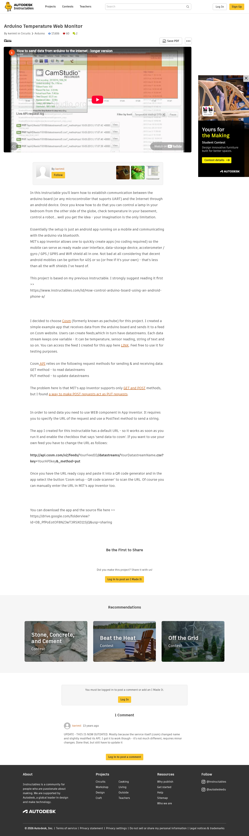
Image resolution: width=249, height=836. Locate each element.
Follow (58, 175)
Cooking (124, 782)
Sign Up (237, 7)
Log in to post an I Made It (124, 579)
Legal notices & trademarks (207, 828)
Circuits (25, 33)
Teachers (85, 6)
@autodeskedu (216, 789)
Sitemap (162, 798)
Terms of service (66, 828)
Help (160, 792)
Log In (220, 7)
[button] (188, 41)
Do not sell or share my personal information (158, 828)
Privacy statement (91, 828)
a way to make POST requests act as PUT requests (88, 394)
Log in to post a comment (124, 757)
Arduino (40, 33)
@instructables (216, 782)
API (42, 363)
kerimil (12, 33)
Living (123, 787)
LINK (125, 345)
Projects (50, 6)
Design (100, 792)
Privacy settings (116, 828)
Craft (99, 798)
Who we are (164, 803)
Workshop (102, 787)
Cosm (66, 321)
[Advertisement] (223, 126)
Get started (164, 787)
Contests (67, 6)
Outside (124, 792)
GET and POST (134, 388)
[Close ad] (246, 78)
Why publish (165, 782)
